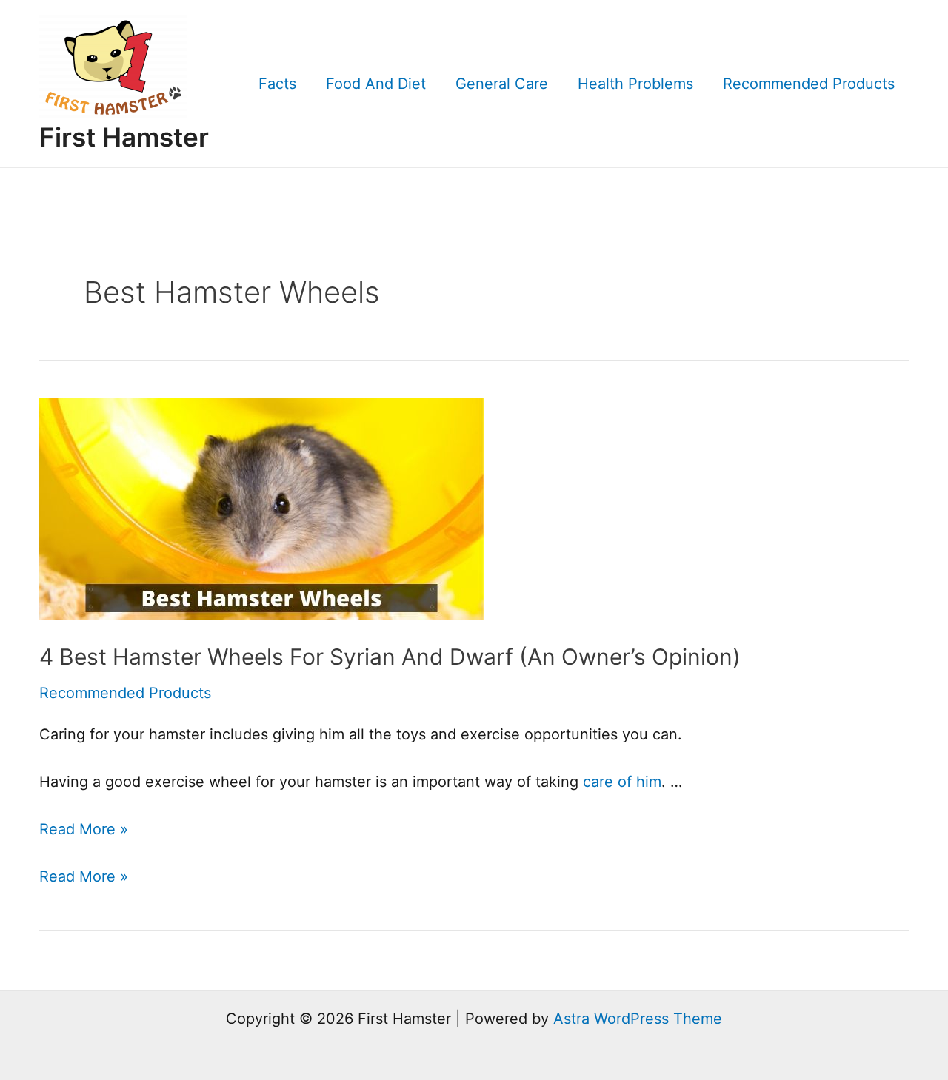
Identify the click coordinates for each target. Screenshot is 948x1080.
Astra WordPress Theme (637, 1018)
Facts (277, 84)
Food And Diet (376, 84)
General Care (501, 84)
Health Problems (635, 84)
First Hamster (124, 136)
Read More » (83, 829)
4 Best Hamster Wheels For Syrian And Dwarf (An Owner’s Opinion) (390, 656)
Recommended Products (809, 84)
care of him (622, 782)
